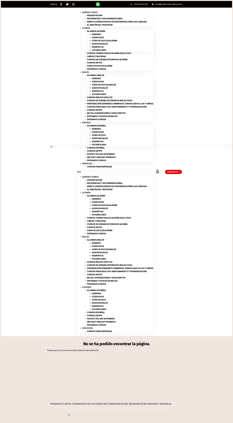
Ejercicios (98, 37)
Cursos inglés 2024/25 (99, 97)
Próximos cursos (96, 69)
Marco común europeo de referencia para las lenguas (117, 22)
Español (86, 123)
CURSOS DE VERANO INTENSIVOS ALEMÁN (107, 59)
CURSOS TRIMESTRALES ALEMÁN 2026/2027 (109, 53)
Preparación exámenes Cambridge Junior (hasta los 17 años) (120, 104)
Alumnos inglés (95, 75)
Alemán (86, 28)
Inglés (85, 72)
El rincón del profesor (100, 25)
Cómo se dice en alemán (104, 41)
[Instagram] (73, 4)
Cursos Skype (94, 63)
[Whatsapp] (98, 4)
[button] (115, 171)
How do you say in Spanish (101, 154)
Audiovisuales (100, 44)
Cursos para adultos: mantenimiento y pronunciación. (117, 107)
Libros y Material (96, 56)
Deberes (96, 34)
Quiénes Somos (90, 12)
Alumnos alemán (96, 31)
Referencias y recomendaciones (104, 18)
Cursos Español (96, 148)
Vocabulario (99, 50)
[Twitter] (67, 4)
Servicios (87, 164)
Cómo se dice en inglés (104, 85)
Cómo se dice (99, 135)
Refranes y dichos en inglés (102, 116)
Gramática (98, 47)
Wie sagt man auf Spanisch (101, 157)
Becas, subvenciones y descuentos (106, 113)
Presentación (94, 15)
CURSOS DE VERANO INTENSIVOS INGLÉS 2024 (109, 100)
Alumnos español (96, 126)
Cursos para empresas (99, 167)
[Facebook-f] (61, 4)
